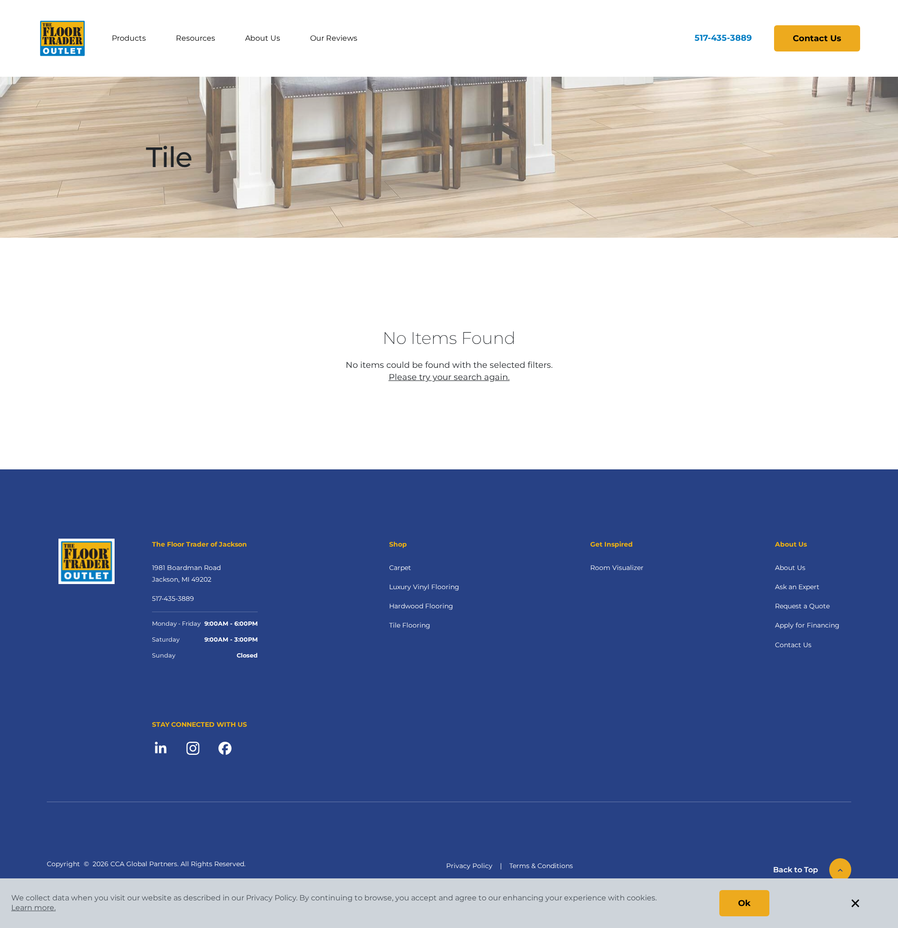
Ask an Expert (797, 587)
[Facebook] (225, 748)
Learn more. (33, 907)
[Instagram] (193, 748)
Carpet (400, 567)
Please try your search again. (449, 377)
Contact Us (817, 38)
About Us (262, 38)
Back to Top (795, 869)
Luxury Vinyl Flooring (424, 587)
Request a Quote (802, 606)
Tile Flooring (409, 625)
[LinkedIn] (160, 748)
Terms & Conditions (541, 866)
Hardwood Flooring (421, 606)
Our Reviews (333, 38)
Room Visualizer (617, 567)
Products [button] (129, 38)
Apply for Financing (807, 625)
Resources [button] (195, 38)
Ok (744, 903)
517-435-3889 (723, 38)
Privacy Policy (469, 866)
